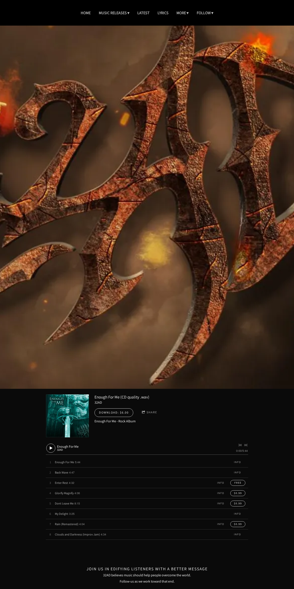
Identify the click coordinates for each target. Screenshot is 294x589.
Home (86, 12)
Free (237, 482)
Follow (204, 12)
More (181, 12)
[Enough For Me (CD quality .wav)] (67, 415)
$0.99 (238, 493)
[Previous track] (240, 445)
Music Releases (113, 12)
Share (152, 412)
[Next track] (246, 445)
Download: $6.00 (114, 412)
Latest (143, 12)
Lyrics (163, 12)
